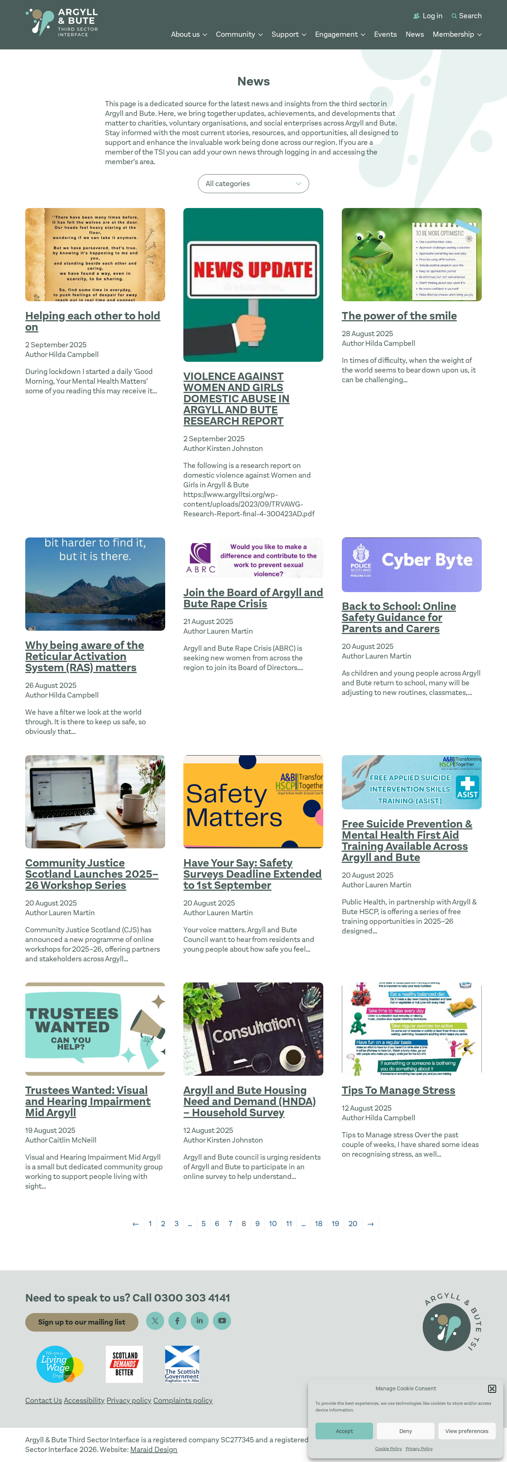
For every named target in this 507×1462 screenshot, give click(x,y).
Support (285, 34)
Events (385, 34)
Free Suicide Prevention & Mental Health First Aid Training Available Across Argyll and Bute (407, 841)
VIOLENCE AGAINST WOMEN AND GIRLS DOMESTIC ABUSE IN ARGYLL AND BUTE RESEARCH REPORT (236, 398)
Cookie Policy (388, 1449)
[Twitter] (155, 1321)
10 (273, 1224)
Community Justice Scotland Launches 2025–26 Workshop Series (91, 874)
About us (185, 34)
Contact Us (43, 1401)
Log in (433, 16)
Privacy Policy (419, 1449)
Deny (405, 1431)
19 (335, 1224)
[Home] (61, 23)
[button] (492, 1389)
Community (235, 34)
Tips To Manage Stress (398, 1090)
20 (353, 1224)
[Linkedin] (199, 1321)
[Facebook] (177, 1321)
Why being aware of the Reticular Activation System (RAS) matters (84, 656)
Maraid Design (153, 1450)
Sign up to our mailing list (81, 1322)
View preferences (466, 1431)
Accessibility (84, 1401)
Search (470, 16)
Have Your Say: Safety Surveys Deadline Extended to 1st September (252, 874)
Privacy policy (129, 1401)
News (415, 34)
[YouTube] (222, 1321)
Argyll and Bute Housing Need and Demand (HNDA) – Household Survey (249, 1101)
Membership (453, 34)
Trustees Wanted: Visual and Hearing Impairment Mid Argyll (88, 1101)
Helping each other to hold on (92, 321)
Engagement (336, 34)
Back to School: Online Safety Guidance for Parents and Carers (399, 617)
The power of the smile (399, 316)
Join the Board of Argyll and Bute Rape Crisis (253, 598)
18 (319, 1224)
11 (289, 1224)
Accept (344, 1431)
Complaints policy (183, 1401)
